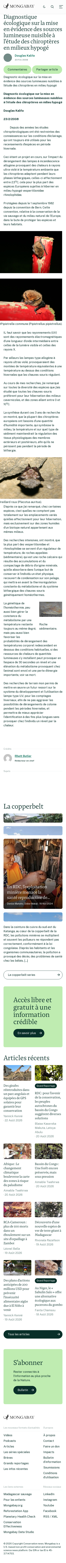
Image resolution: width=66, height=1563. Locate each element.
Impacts (48, 1452)
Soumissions (51, 1467)
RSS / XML (50, 1516)
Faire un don (51, 1446)
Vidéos (8, 1435)
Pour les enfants (14, 1499)
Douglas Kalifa (25, 55)
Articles (9, 1446)
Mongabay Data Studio (19, 1532)
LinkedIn (48, 1494)
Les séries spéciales (17, 1452)
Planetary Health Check (19, 1516)
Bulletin (23, 1390)
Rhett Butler (23, 756)
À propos (49, 1435)
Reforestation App (16, 1511)
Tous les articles (19, 1334)
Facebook (49, 1511)
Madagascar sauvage (18, 1494)
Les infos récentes (16, 1469)
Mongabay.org (13, 1505)
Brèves (8, 1457)
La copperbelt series (21, 975)
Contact (48, 1441)
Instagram (50, 1499)
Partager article (47, 69)
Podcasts (10, 1441)
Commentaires (17, 69)
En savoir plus (27, 1033)
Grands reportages (16, 1463)
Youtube (48, 1505)
